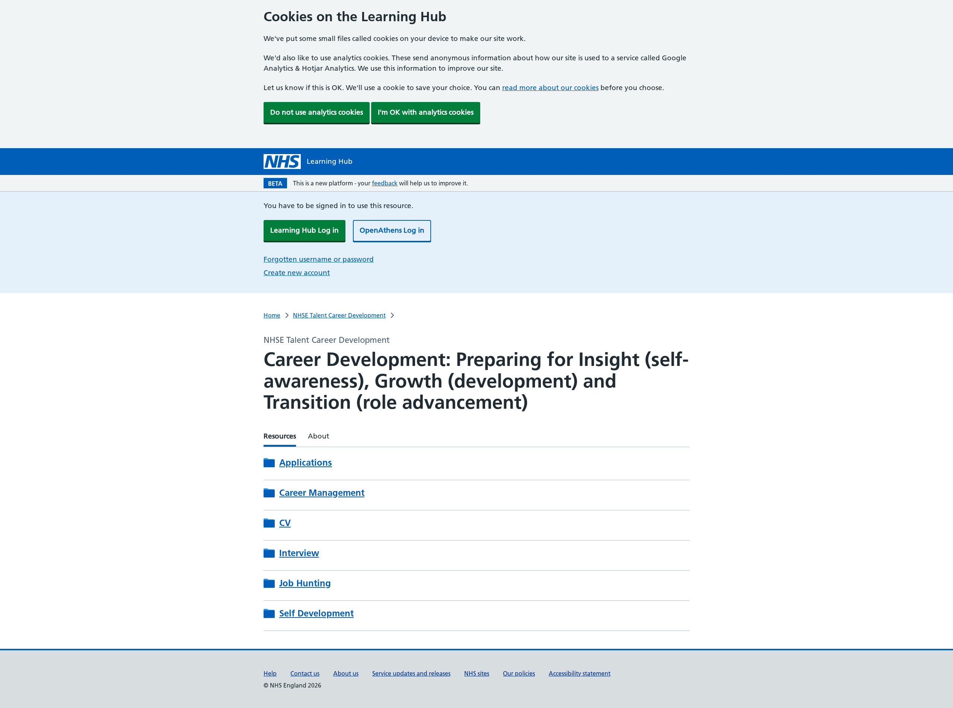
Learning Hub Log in (304, 230)
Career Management (321, 493)
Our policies (519, 673)
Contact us (304, 673)
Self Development (316, 613)
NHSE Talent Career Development (339, 315)
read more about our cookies (550, 87)
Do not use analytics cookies (316, 112)
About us (345, 673)
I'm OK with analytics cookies (426, 112)
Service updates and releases (411, 673)
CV (285, 523)
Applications (305, 462)
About (318, 436)
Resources (280, 436)
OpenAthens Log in (392, 230)
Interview (299, 553)
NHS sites (476, 673)
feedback (385, 183)
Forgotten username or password (319, 259)
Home (272, 315)
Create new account (297, 272)
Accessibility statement (580, 673)
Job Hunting (305, 583)
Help (270, 673)
